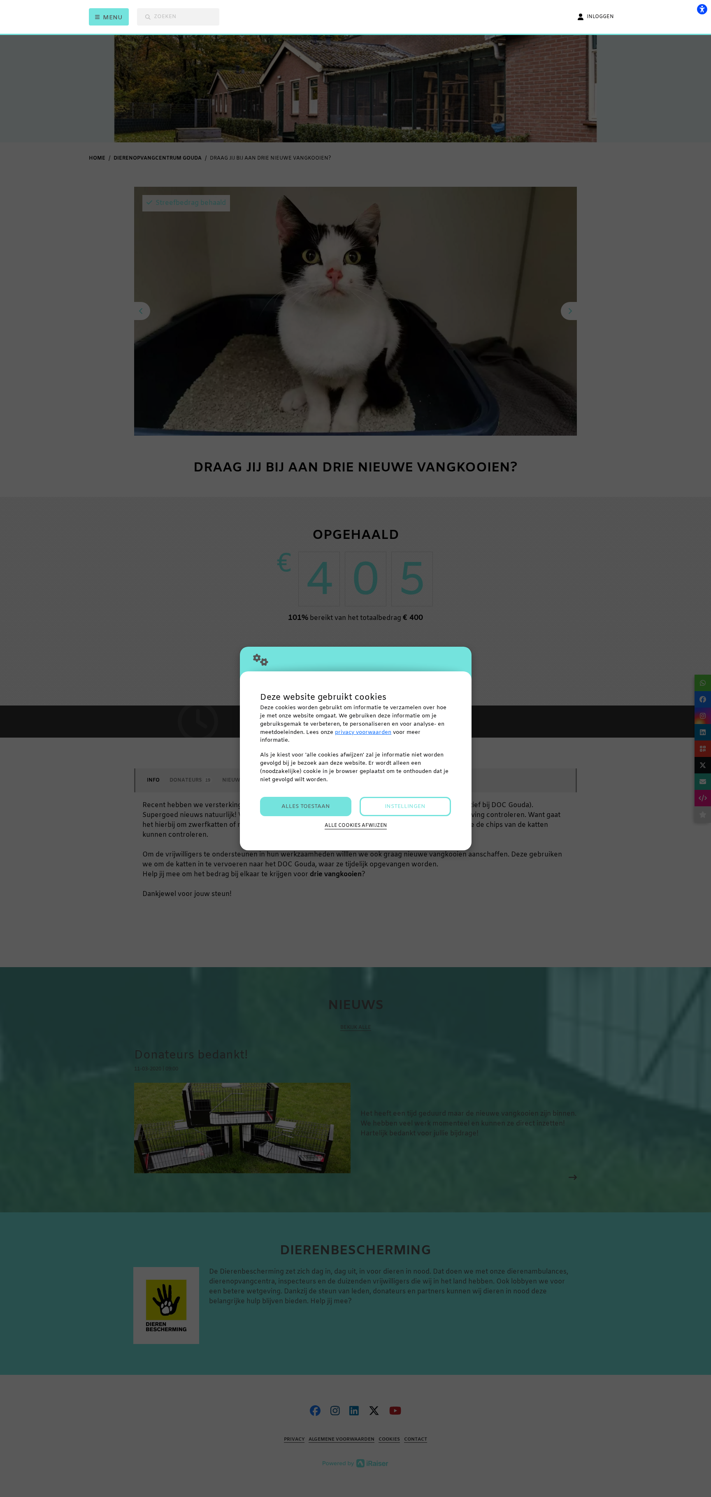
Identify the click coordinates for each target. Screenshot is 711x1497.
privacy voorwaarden (363, 732)
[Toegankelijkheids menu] (702, 9)
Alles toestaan (305, 806)
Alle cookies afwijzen (356, 825)
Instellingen (405, 806)
